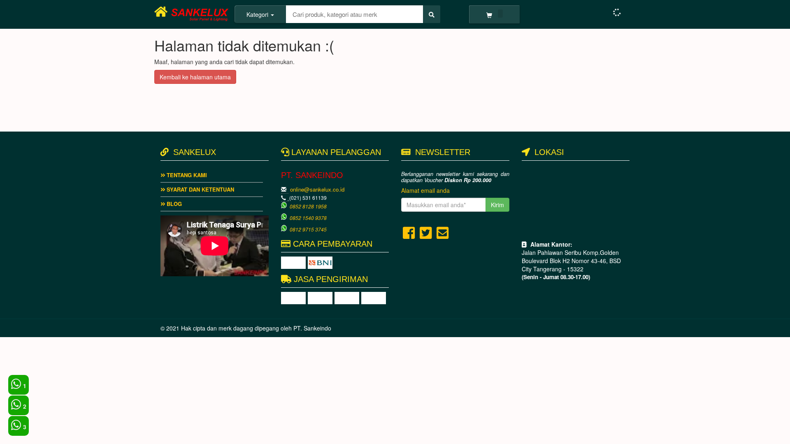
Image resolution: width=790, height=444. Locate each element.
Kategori (258, 14)
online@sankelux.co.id (317, 189)
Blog (173, 204)
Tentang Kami (186, 175)
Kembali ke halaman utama (195, 77)
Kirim (497, 205)
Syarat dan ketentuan (199, 189)
